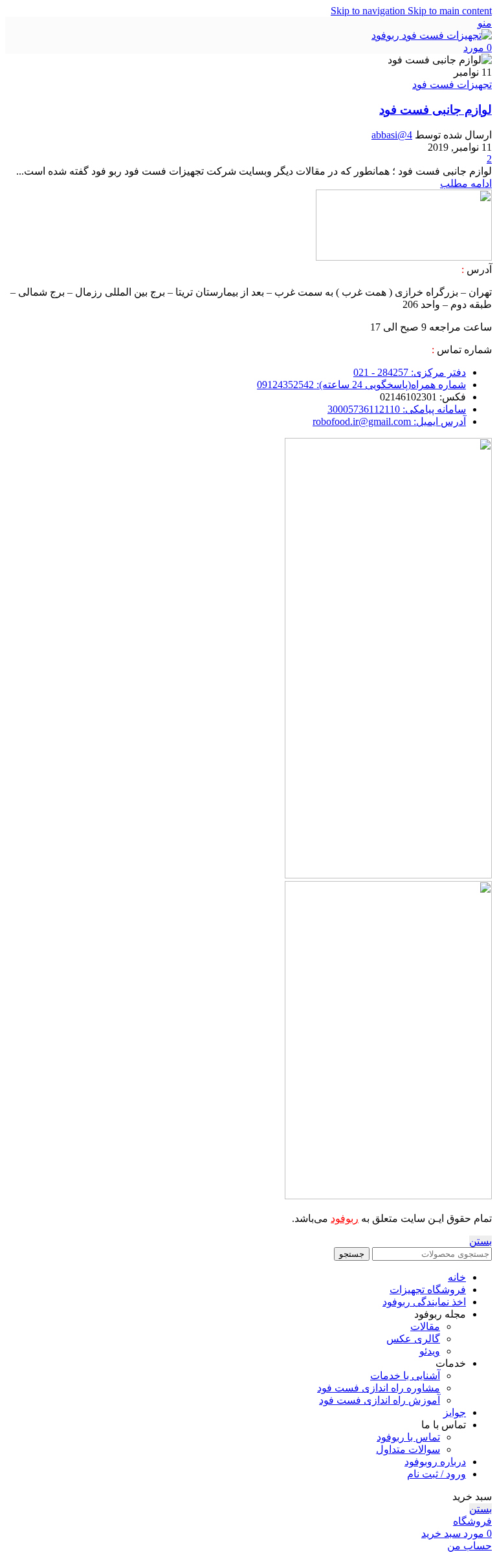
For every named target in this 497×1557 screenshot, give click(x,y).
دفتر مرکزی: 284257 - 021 (409, 372)
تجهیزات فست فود (452, 84)
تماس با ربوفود (408, 1437)
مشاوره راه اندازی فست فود (378, 1387)
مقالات (425, 1326)
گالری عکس (413, 1338)
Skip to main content (450, 10)
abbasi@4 (391, 134)
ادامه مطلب (466, 183)
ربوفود (345, 1218)
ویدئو (429, 1350)
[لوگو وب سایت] (431, 35)
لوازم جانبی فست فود (435, 109)
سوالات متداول (408, 1449)
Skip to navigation (369, 10)
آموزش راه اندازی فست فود (379, 1400)
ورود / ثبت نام (436, 1473)
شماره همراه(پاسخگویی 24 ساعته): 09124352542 (361, 384)
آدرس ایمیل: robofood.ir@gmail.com (389, 421)
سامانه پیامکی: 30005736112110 (396, 409)
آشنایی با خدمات (405, 1375)
